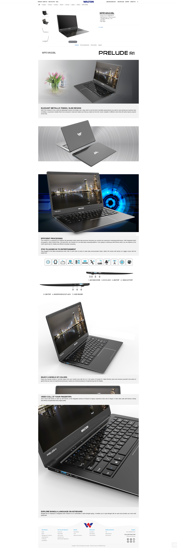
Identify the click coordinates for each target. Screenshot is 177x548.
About (43, 533)
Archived (50, 4)
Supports (100, 45)
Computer (44, 4)
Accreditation (44, 540)
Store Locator (60, 535)
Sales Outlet (60, 533)
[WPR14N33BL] (45, 13)
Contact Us (60, 532)
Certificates (44, 538)
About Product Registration (63, 538)
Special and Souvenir (78, 535)
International (76, 532)
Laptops (73, 4)
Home (43, 532)
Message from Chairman (47, 535)
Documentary (108, 535)
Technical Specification (84, 45)
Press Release (92, 535)
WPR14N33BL (85, 4)
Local (75, 533)
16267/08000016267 (130, 532)
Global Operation (45, 537)
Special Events (108, 533)
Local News (92, 532)
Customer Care (61, 537)
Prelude (78, 4)
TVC (106, 532)
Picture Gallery (94, 45)
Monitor (61, 4)
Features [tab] (77, 45)
